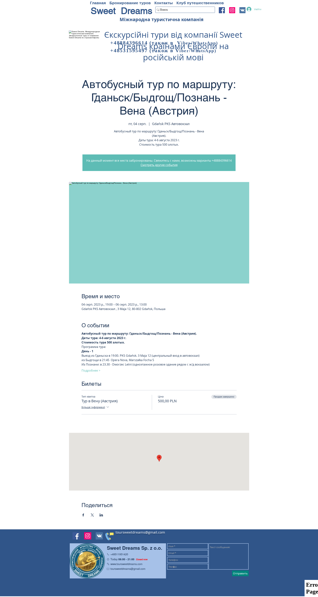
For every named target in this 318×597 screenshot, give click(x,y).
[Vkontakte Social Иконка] (99, 535)
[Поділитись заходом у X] (92, 515)
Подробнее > (91, 370)
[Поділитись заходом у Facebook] (83, 515)
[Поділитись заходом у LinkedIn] (101, 515)
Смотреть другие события (159, 165)
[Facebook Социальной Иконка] (222, 10)
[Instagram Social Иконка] (232, 10)
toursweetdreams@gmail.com (140, 532)
